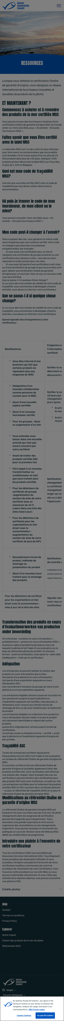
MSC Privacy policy (37, 1009)
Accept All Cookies (45, 1015)
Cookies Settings (24, 1015)
